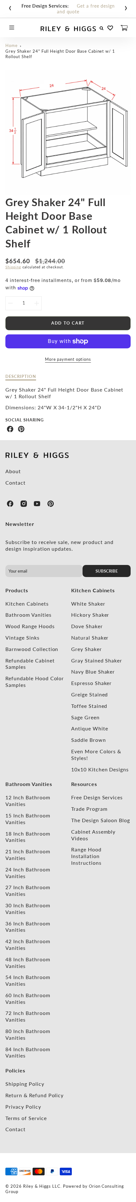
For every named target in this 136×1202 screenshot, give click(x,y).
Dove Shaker (87, 626)
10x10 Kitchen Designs (100, 769)
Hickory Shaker (90, 615)
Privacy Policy (23, 1107)
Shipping (13, 267)
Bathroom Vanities (28, 615)
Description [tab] (20, 376)
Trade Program (89, 809)
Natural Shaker (89, 638)
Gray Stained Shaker (96, 660)
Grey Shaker (86, 649)
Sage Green (85, 717)
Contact (15, 483)
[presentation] (10, 6)
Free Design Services (97, 797)
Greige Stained (89, 694)
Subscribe (107, 571)
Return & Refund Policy (34, 1095)
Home (11, 45)
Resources (84, 784)
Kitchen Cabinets (26, 604)
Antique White (89, 728)
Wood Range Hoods (29, 626)
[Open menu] (11, 27)
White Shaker (88, 604)
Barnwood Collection (31, 649)
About (13, 471)
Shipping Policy (24, 1084)
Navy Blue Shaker (93, 671)
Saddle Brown (88, 740)
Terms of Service (25, 1118)
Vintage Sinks (22, 638)
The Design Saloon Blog (100, 820)
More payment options (68, 359)
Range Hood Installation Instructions (86, 856)
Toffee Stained (89, 706)
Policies (15, 1070)
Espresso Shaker (91, 683)
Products (16, 590)
